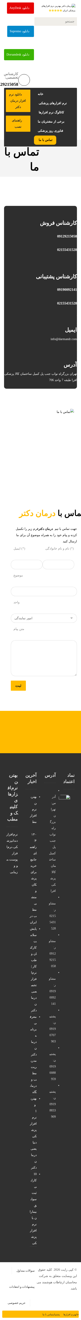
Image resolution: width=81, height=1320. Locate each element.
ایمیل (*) (19, 548)
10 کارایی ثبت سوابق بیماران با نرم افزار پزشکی (33, 1208)
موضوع (18, 575)
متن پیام (19, 629)
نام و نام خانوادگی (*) (59, 548)
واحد (17, 602)
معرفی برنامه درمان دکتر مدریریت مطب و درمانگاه (33, 1054)
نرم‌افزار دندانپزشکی (12, 841)
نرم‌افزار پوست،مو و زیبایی (12, 859)
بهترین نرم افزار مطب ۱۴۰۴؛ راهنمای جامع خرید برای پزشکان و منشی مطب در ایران (33, 859)
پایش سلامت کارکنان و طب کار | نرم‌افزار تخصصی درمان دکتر (33, 969)
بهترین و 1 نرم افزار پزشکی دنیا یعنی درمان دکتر (33, 1133)
